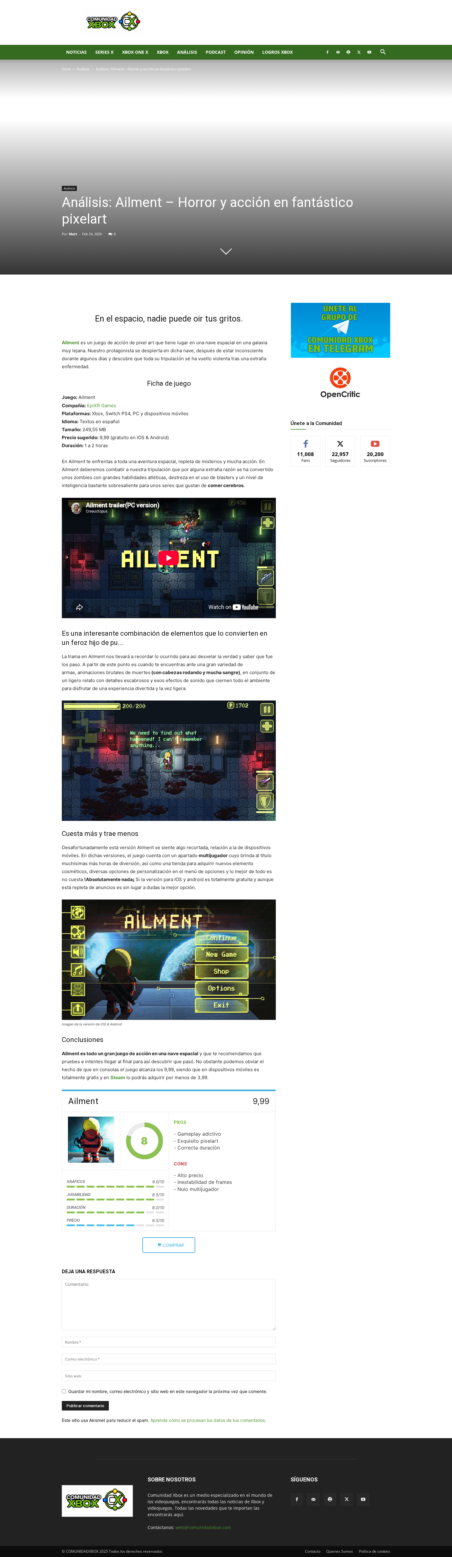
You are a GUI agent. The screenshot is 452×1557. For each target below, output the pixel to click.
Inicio (66, 69)
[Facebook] (327, 52)
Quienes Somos (339, 1551)
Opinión (244, 52)
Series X (104, 52)
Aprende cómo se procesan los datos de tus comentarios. (208, 1420)
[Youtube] (369, 52)
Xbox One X (135, 52)
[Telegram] (148, 295)
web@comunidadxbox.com (203, 1527)
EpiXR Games (101, 405)
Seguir (341, 440)
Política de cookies (374, 1551)
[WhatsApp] (134, 295)
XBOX (163, 52)
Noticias (76, 52)
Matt (73, 234)
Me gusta (305, 440)
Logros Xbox (277, 52)
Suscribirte (375, 440)
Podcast (216, 52)
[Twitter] (358, 52)
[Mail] (338, 52)
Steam (117, 1077)
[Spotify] (348, 52)
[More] (162, 295)
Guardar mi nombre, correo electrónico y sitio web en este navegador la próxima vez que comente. (167, 1391)
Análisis (187, 52)
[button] (382, 53)
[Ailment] (91, 1141)
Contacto (312, 1551)
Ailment (70, 342)
